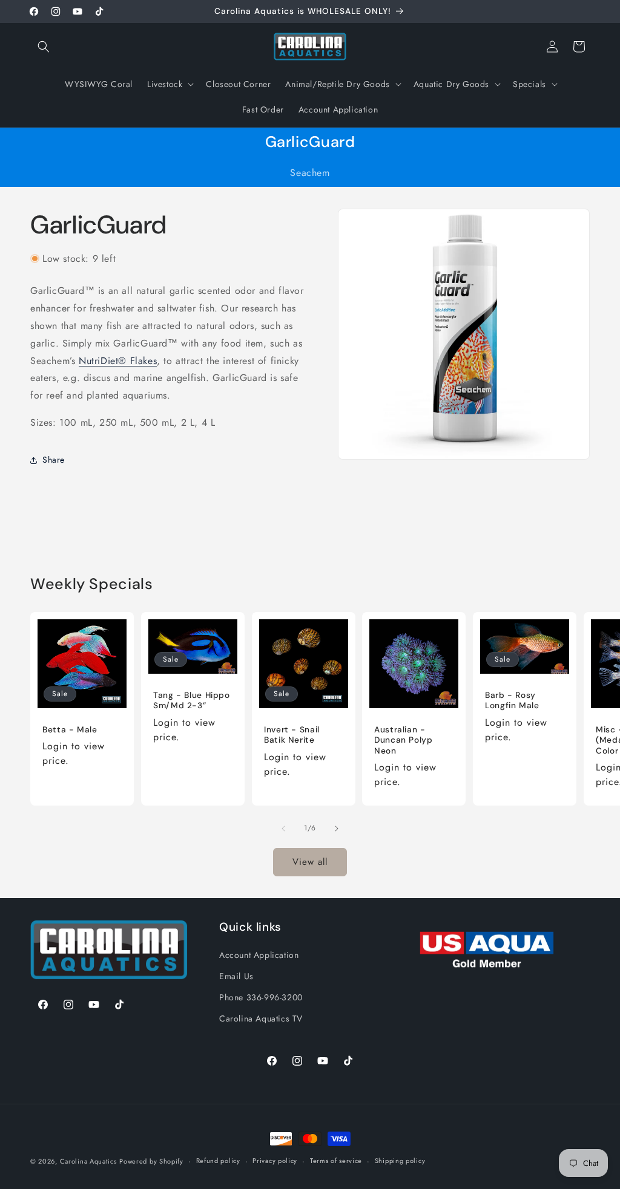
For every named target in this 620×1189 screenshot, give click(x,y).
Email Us (236, 976)
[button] (43, 46)
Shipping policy (400, 1160)
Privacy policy (274, 1160)
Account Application (258, 955)
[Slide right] (336, 828)
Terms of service (336, 1160)
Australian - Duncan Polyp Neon (403, 740)
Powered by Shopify (151, 1161)
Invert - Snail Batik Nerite (292, 735)
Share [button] (53, 460)
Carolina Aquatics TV (261, 1018)
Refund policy (218, 1160)
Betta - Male (69, 730)
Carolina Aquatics (88, 1161)
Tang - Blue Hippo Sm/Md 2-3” (191, 700)
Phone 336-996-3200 (261, 997)
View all (310, 861)
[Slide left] (283, 828)
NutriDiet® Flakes (118, 361)
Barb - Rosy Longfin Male (512, 700)
